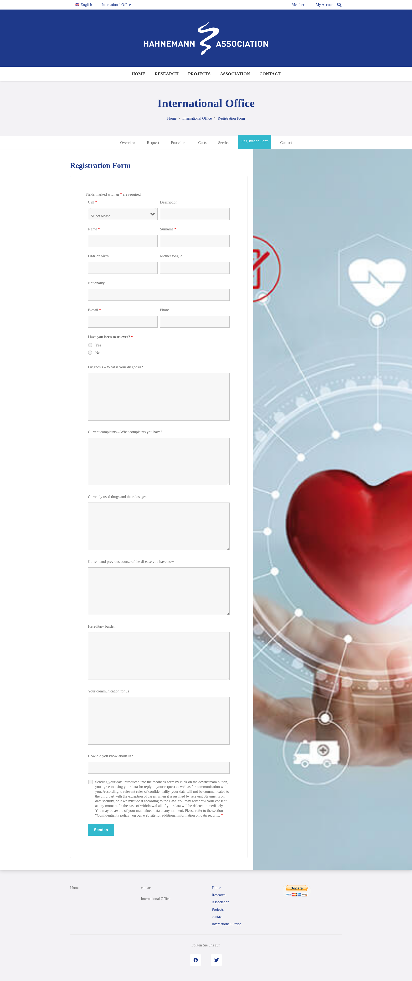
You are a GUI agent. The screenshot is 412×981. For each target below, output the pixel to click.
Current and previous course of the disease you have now (131, 561)
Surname (168, 229)
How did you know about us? (110, 756)
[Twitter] (216, 960)
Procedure (178, 143)
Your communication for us (108, 691)
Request (153, 143)
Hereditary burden (101, 626)
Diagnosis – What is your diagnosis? (115, 367)
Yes (98, 345)
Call (92, 202)
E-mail (94, 310)
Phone (165, 310)
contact (146, 888)
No (97, 352)
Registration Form (254, 141)
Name (94, 229)
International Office (155, 899)
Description (168, 202)
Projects (218, 909)
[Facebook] (195, 960)
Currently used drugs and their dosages (117, 497)
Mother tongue (171, 256)
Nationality (96, 283)
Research (219, 895)
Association (220, 902)
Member (298, 5)
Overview (127, 143)
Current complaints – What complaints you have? (125, 432)
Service (223, 143)
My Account (325, 5)
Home (74, 888)
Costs (202, 143)
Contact (286, 143)
